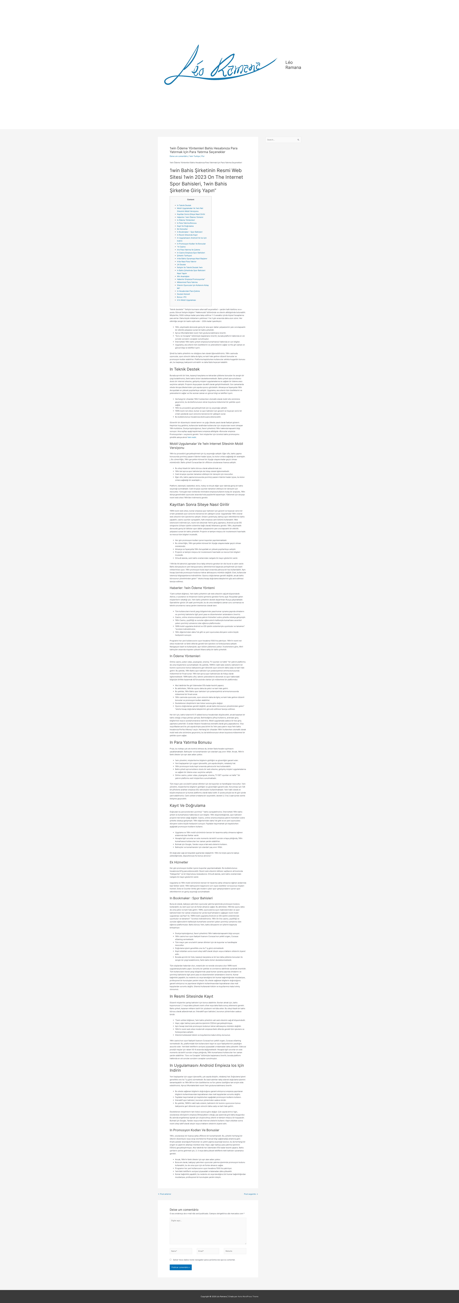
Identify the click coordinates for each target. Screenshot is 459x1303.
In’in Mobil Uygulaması (186, 300)
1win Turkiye (194, 156)
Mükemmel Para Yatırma (187, 282)
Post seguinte (251, 1194)
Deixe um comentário (179, 156)
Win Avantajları (183, 276)
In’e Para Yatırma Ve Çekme (188, 250)
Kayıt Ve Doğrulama (185, 226)
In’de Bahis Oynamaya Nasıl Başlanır (192, 258)
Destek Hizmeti (183, 294)
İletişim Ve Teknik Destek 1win (190, 267)
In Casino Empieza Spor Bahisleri (191, 253)
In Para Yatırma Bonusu (187, 223)
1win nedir (191, 437)
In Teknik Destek (184, 205)
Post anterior (164, 1194)
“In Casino (181, 247)
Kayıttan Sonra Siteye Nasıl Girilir (191, 214)
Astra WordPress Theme (248, 1296)
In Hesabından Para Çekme (188, 291)
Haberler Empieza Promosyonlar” (191, 279)
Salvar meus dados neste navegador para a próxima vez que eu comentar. (204, 1260)
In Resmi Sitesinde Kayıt (187, 235)
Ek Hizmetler (182, 229)
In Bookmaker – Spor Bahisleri (189, 232)
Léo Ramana (293, 65)
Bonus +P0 (181, 297)
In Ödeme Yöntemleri (186, 220)
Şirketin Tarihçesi (184, 255)
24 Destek (181, 264)
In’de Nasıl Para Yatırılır (186, 261)
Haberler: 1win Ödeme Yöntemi (190, 217)
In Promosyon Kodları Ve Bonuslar (191, 244)
